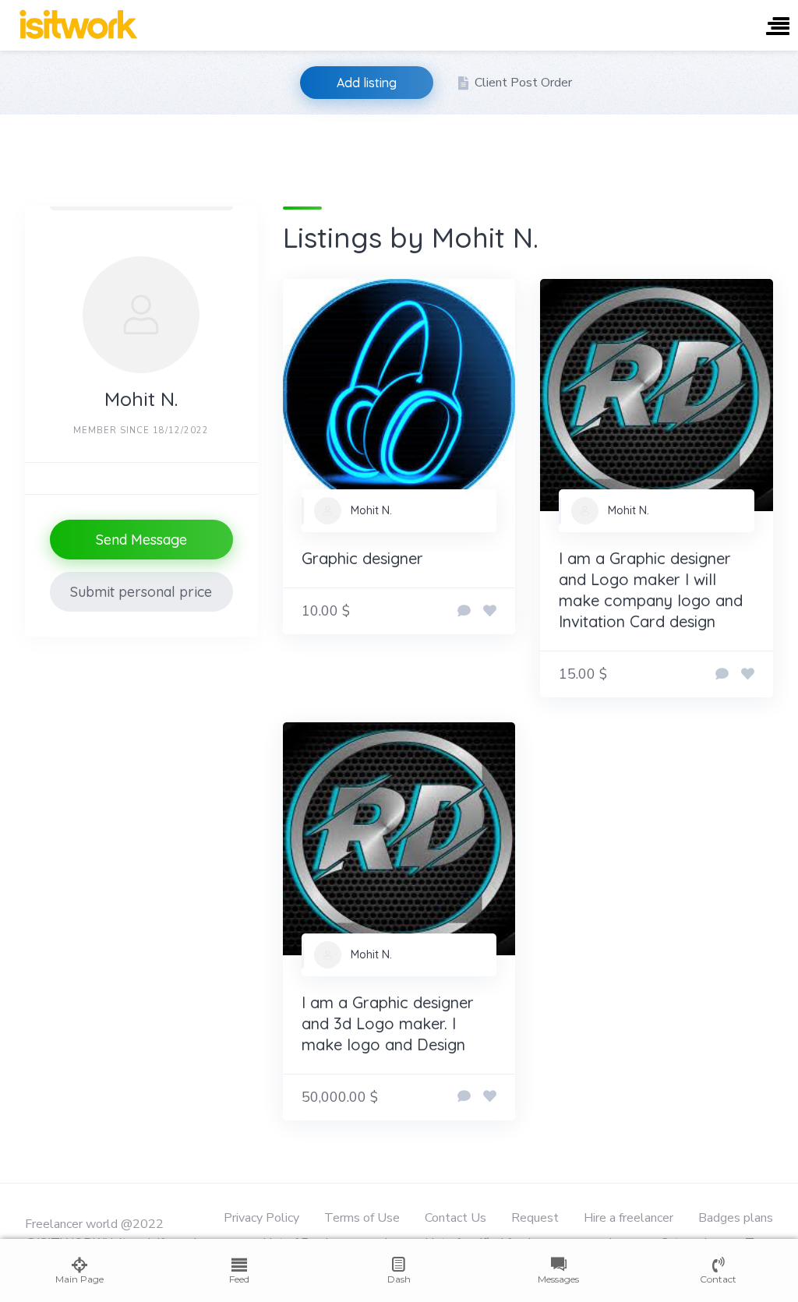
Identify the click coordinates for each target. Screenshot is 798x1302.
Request (535, 1217)
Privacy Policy (261, 1217)
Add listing (367, 82)
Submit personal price (141, 592)
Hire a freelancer (628, 1217)
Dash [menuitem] (399, 1279)
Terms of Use (362, 1217)
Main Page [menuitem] (79, 1279)
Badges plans (735, 1217)
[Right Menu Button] (777, 28)
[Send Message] (464, 611)
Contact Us (455, 1217)
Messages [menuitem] (558, 1279)
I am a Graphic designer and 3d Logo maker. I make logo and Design (388, 1023)
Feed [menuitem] (239, 1279)
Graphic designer (362, 558)
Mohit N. (371, 510)
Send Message (141, 540)
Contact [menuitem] (718, 1279)
